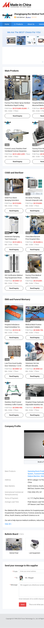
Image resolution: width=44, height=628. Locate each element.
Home (7, 24)
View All (7, 524)
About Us (31, 24)
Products (19, 24)
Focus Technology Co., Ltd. (29, 619)
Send (22, 604)
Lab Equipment (34, 553)
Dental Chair (14, 553)
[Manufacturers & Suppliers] (17, 4)
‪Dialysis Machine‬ (34, 476)
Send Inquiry (17, 116)
